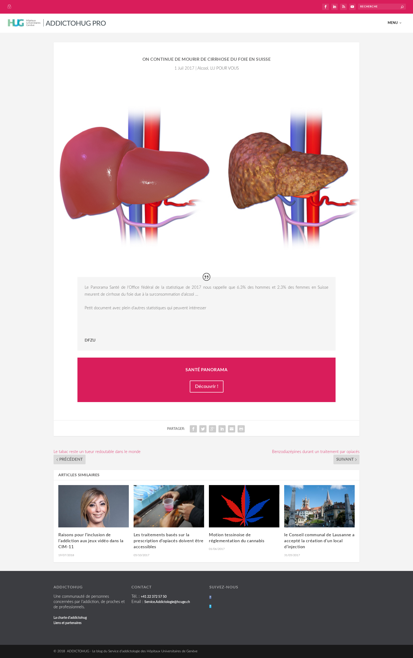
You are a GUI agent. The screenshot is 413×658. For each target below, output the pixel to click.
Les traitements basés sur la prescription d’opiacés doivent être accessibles (169, 541)
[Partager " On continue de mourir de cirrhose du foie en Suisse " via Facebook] (193, 429)
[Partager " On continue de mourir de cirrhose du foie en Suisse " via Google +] (212, 429)
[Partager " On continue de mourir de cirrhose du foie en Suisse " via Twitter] (203, 429)
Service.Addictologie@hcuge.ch (167, 602)
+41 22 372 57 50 (154, 596)
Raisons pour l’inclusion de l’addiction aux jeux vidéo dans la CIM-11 (90, 541)
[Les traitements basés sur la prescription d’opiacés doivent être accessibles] (169, 506)
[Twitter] (210, 606)
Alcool (202, 68)
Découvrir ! (206, 386)
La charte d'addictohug (70, 617)
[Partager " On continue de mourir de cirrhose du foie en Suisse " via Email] (231, 429)
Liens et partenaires (68, 623)
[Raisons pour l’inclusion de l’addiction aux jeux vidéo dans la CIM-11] (93, 506)
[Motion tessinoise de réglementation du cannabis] (244, 506)
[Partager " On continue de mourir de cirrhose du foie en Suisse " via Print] (241, 429)
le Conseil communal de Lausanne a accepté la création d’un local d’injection (319, 541)
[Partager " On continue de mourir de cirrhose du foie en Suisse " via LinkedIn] (222, 429)
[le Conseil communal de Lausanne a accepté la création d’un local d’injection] (319, 506)
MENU (393, 23)
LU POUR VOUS (224, 68)
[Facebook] (210, 597)
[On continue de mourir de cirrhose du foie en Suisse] (206, 172)
